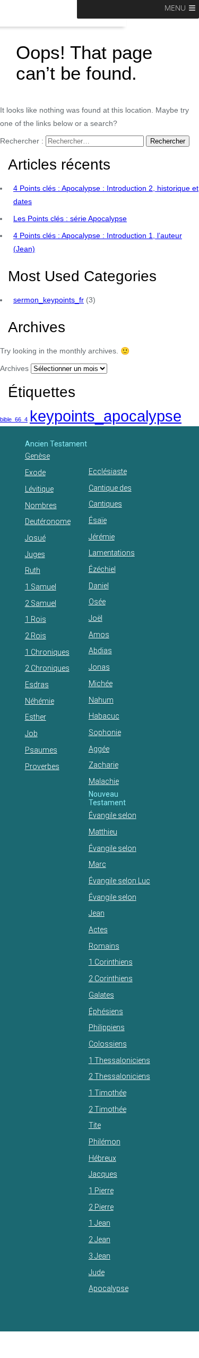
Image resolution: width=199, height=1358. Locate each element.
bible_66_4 (14, 419)
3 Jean (99, 1256)
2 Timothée (107, 1109)
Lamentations (112, 553)
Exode (35, 472)
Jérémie (102, 537)
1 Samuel (40, 587)
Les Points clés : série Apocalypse (70, 218)
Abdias (100, 650)
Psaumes (41, 750)
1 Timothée (107, 1093)
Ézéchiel (102, 569)
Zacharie (103, 765)
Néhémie (39, 701)
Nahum (101, 700)
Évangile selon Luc (119, 880)
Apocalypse (108, 1288)
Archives (14, 368)
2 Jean (99, 1239)
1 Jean (99, 1223)
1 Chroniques (47, 652)
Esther (35, 717)
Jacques (103, 1174)
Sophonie (105, 732)
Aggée (99, 749)
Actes (98, 929)
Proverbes (42, 766)
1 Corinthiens (111, 962)
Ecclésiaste (108, 471)
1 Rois (35, 619)
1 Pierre (101, 1190)
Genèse (37, 456)
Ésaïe (98, 520)
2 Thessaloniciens (119, 1076)
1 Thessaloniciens (119, 1060)
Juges (35, 554)
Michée (101, 683)
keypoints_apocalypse (105, 416)
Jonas (99, 667)
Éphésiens (106, 1011)
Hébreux (102, 1158)
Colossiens (108, 1044)
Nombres (41, 505)
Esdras (37, 684)
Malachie (104, 781)
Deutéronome (48, 521)
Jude (97, 1272)
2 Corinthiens (111, 978)
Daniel (99, 585)
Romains (104, 946)
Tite (95, 1125)
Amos (99, 634)
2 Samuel (40, 603)
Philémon (104, 1141)
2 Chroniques (47, 668)
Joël (95, 618)
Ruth (32, 570)
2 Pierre (101, 1207)
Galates (101, 995)
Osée (97, 601)
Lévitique (39, 489)
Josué (35, 538)
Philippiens (107, 1027)
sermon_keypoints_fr (48, 300)
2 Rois (35, 635)
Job (31, 733)
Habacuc (104, 716)
